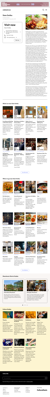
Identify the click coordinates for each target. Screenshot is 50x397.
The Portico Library (7, 227)
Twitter (27, 389)
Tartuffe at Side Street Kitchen (18, 257)
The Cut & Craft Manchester (17, 228)
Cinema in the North (19, 347)
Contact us (5, 387)
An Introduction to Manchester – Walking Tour (19, 155)
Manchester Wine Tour (42, 153)
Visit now (17, 40)
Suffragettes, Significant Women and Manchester (8, 155)
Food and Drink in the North (18, 320)
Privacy (4, 390)
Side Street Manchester (31, 256)
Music (38, 320)
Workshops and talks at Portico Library (19, 122)
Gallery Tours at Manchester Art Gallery (31, 122)
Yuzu (38, 196)
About (4, 389)
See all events (25, 172)
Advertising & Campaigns (17, 388)
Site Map (16, 390)
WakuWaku (5, 256)
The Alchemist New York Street (41, 257)
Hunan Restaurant (18, 196)
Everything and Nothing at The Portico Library (8, 122)
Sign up (46, 378)
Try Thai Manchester (30, 227)
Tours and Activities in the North (30, 348)
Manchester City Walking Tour (40, 122)
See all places (25, 270)
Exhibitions (28, 320)
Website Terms (6, 392)
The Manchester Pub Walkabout (30, 154)
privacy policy (30, 381)
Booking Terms (6, 393)
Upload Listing (17, 391)
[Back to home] (7, 9)
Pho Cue (39, 227)
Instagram (28, 390)
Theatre (5, 320)
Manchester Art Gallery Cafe (31, 197)
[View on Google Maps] (20, 32)
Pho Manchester (6, 196)
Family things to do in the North (7, 348)
